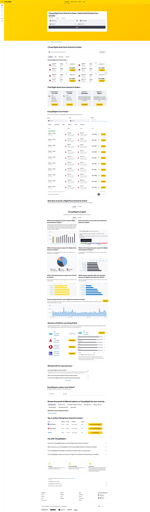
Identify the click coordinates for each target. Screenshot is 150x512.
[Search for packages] (2, 13)
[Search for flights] (2, 5)
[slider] (107, 121)
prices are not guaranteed (71, 478)
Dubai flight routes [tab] (87, 404)
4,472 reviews (56, 348)
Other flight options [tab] (52, 407)
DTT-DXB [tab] (74, 206)
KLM (84, 331)
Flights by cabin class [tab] (97, 404)
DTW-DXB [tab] (79, 206)
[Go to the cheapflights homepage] (8, 1)
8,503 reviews (56, 342)
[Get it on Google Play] (101, 495)
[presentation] (55, 15)
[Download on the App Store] (101, 498)
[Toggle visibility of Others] (68, 270)
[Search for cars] (2, 10)
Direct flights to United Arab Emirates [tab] (74, 404)
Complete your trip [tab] (61, 404)
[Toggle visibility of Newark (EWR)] (69, 269)
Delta (55, 338)
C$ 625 (52, 15)
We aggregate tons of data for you (55, 483)
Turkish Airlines (56, 345)
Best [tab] (55, 56)
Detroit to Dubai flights (52, 413)
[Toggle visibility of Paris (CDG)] (61, 269)
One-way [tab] (67, 56)
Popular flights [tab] (73, 407)
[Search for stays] (2, 8)
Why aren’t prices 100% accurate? (55, 485)
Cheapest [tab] (50, 56)
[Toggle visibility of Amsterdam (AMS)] (54, 270)
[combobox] (52, 18)
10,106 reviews (57, 355)
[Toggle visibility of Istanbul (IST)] (53, 269)
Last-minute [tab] (61, 56)
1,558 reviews (56, 335)
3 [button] (103, 194)
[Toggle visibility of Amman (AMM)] (62, 270)
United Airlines (56, 351)
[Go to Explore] (2, 15)
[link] (54, 104)
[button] (2, 2)
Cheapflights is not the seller (54, 481)
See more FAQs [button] (68, 380)
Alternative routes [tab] (52, 404)
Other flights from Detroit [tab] (63, 407)
